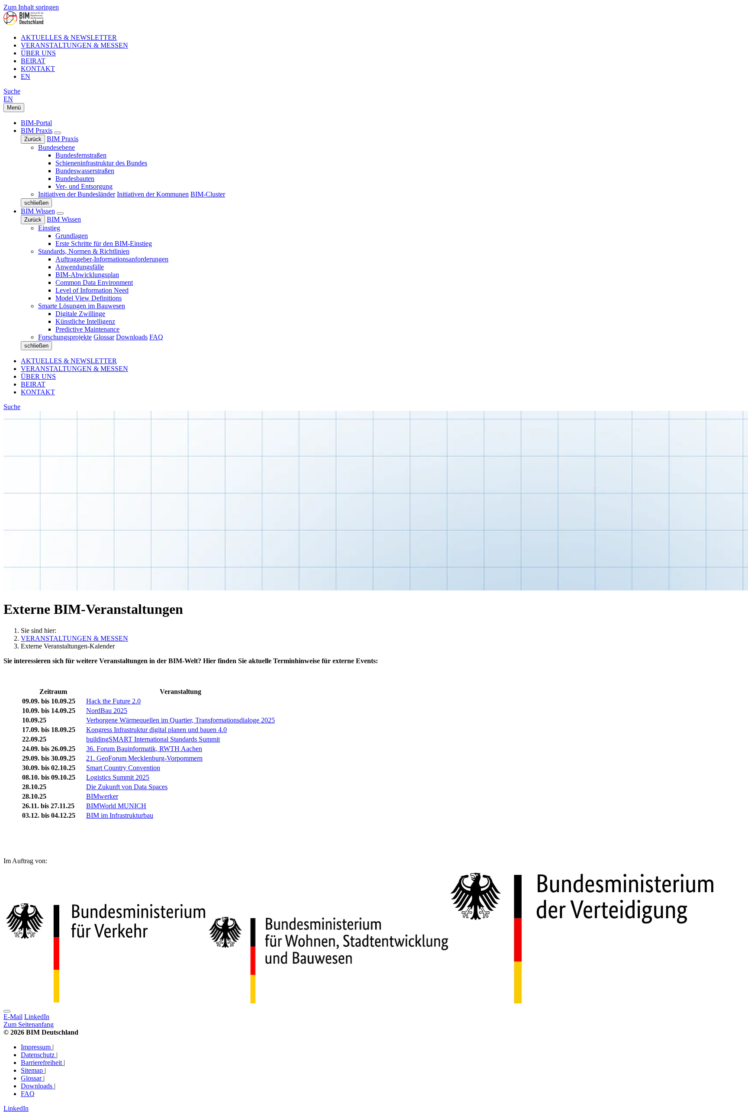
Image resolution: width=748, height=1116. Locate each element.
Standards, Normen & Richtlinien (83, 251)
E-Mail (13, 1016)
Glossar (104, 337)
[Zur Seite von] (582, 1001)
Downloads (132, 337)
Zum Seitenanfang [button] (28, 1024)
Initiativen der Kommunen (153, 194)
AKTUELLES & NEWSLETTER (69, 37)
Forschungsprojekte (65, 337)
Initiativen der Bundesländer (76, 194)
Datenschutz (38, 1054)
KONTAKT (38, 68)
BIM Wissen (38, 211)
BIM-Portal (36, 122)
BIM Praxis (36, 130)
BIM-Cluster (207, 194)
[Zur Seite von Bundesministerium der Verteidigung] (105, 1001)
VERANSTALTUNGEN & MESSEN (74, 45)
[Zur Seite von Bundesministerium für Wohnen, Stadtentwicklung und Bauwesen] (328, 1001)
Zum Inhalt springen (31, 7)
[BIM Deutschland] (23, 22)
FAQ (156, 337)
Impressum (36, 1047)
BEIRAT (33, 61)
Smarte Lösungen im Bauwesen (81, 306)
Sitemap (33, 1070)
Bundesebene (56, 147)
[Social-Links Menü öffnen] (6, 1011)
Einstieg (49, 228)
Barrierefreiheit (42, 1062)
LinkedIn (36, 1016)
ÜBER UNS (38, 53)
